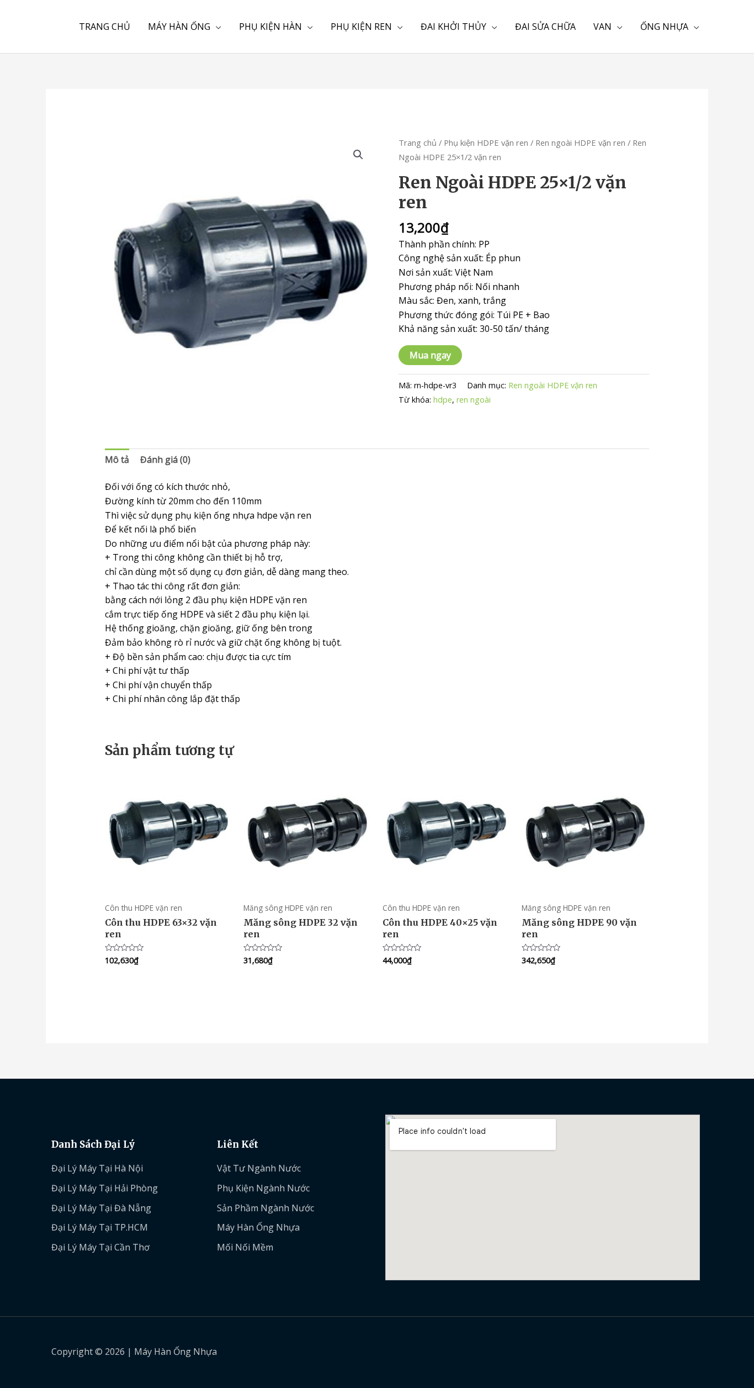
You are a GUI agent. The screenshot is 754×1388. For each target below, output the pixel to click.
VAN (602, 26)
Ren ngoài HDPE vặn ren (580, 142)
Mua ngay (430, 355)
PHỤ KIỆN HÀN (270, 26)
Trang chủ (418, 142)
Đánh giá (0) (165, 459)
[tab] (117, 460)
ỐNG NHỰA (664, 26)
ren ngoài (473, 399)
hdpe (442, 399)
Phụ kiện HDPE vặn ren (486, 142)
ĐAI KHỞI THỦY (453, 26)
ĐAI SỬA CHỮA (545, 26)
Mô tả (117, 459)
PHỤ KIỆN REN (361, 26)
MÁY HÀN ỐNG (179, 26)
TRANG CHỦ (104, 26)
